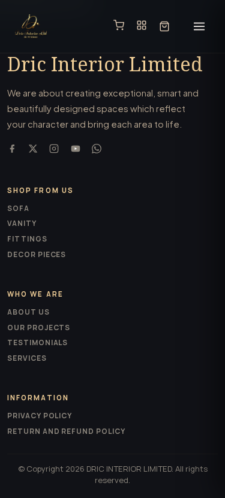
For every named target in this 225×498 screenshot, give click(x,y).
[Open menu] (199, 26)
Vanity (22, 223)
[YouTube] (75, 150)
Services (27, 358)
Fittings (27, 239)
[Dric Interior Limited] (30, 26)
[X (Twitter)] (33, 150)
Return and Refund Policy (66, 431)
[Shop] (118, 26)
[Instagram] (54, 150)
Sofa (18, 208)
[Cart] (164, 26)
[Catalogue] (141, 26)
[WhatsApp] (96, 150)
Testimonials (37, 342)
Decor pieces (36, 254)
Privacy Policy (39, 416)
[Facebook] (12, 150)
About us (28, 312)
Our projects (38, 327)
